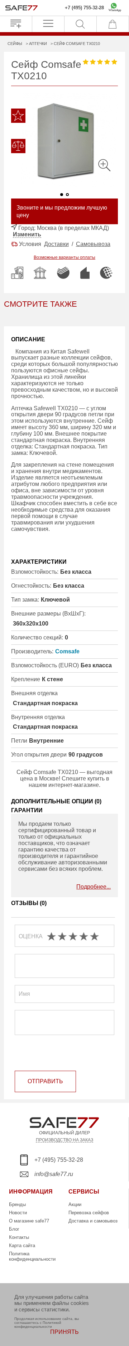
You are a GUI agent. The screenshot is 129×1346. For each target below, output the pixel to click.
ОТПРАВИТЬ (45, 1081)
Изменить (27, 234)
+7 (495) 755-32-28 (84, 7)
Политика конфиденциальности (32, 1256)
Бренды (17, 1204)
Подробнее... (93, 887)
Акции (74, 1204)
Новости (18, 1212)
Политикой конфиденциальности (37, 1325)
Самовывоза (93, 244)
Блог (14, 1229)
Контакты (19, 1237)
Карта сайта (22, 1245)
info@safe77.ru (53, 1174)
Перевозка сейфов (88, 1212)
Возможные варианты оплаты (64, 257)
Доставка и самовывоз (93, 1221)
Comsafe (67, 651)
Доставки (56, 244)
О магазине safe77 (29, 1221)
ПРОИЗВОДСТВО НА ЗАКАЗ (64, 1139)
